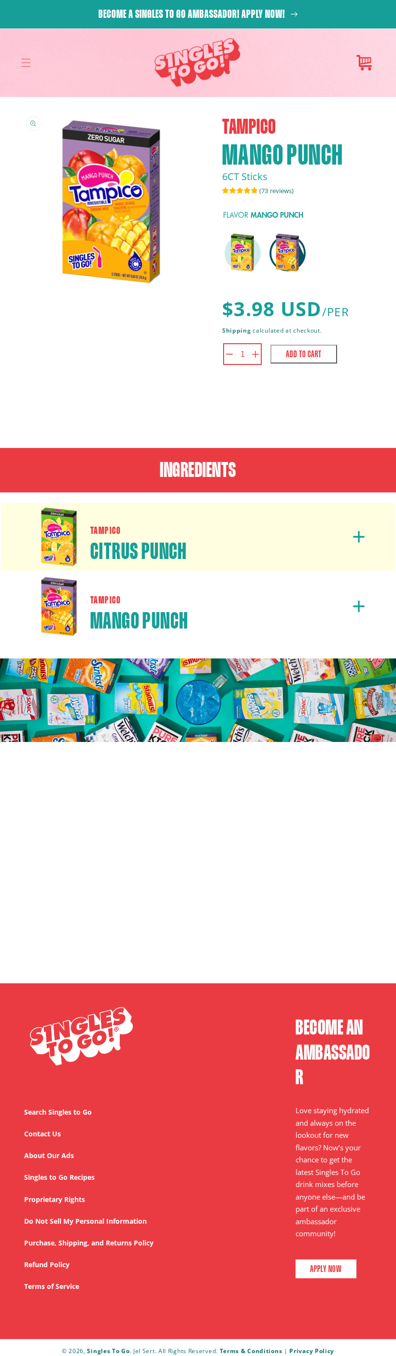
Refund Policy (47, 1264)
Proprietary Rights (54, 1199)
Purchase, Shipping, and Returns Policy (89, 1242)
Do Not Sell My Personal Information (85, 1221)
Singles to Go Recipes (59, 1177)
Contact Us (42, 1133)
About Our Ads (49, 1155)
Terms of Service (51, 1286)
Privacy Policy (311, 1351)
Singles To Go (108, 1351)
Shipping (236, 330)
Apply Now (326, 1268)
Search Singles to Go (58, 1112)
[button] (26, 62)
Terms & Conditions (251, 1351)
